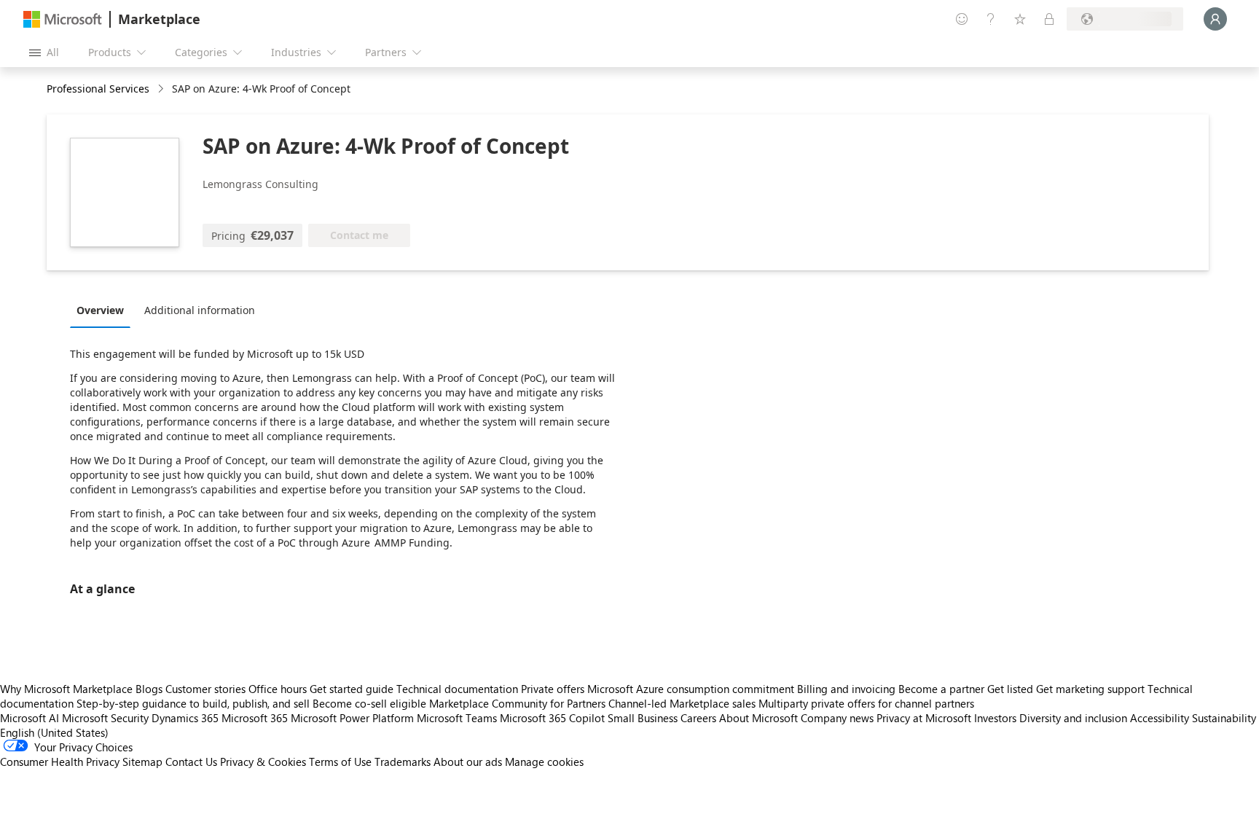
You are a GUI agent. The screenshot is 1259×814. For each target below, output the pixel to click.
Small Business (643, 718)
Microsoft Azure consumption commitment (692, 688)
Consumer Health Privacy (59, 761)
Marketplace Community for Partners (517, 703)
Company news (837, 718)
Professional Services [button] (98, 88)
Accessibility (1159, 718)
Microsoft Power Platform (352, 718)
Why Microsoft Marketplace (66, 688)
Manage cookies (544, 761)
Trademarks (402, 761)
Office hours (277, 688)
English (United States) (54, 732)
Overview (100, 310)
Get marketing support (1090, 688)
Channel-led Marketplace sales (682, 703)
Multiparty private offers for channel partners (866, 703)
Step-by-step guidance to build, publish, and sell (193, 703)
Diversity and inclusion (1073, 718)
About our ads (468, 761)
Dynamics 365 (185, 718)
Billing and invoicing (846, 688)
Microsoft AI (29, 718)
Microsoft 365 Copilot (552, 718)
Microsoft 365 (254, 718)
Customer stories (205, 688)
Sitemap (142, 761)
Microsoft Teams (457, 718)
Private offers (552, 688)
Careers (698, 718)
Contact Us (191, 761)
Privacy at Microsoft (923, 718)
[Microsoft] (62, 19)
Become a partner (941, 688)
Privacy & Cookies (263, 761)
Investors (995, 718)
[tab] (104, 310)
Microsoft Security (105, 718)
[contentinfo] (162, 89)
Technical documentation (457, 688)
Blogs (149, 688)
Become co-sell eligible (369, 703)
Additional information (199, 310)
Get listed (1010, 688)
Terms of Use (340, 761)
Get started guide (351, 688)
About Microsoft (758, 718)
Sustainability (1224, 718)
